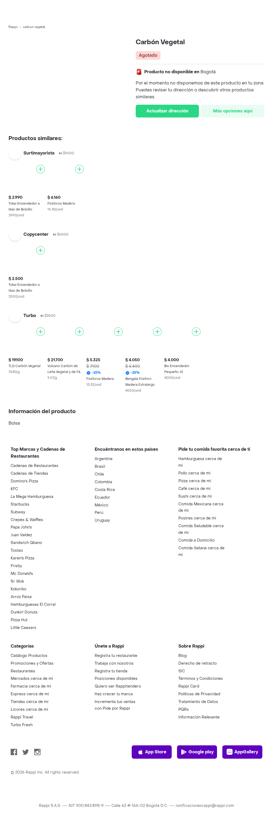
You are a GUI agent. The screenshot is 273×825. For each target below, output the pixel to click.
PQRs (183, 709)
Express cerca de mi (30, 694)
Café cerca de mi (194, 488)
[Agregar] (40, 169)
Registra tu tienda (111, 671)
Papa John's (21, 527)
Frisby (16, 565)
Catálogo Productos (29, 655)
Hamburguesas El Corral (33, 604)
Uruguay (102, 520)
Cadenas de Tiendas (29, 473)
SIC (181, 671)
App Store (155, 752)
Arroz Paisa (21, 596)
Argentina (104, 458)
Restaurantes (23, 671)
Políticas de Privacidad (199, 694)
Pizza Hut (19, 620)
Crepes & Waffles (27, 519)
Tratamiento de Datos (198, 701)
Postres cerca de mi (197, 518)
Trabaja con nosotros (114, 663)
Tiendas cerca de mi (30, 701)
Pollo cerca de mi (194, 473)
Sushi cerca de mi (195, 496)
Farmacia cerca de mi (31, 686)
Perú (99, 512)
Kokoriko (18, 589)
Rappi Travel (22, 717)
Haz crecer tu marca (114, 694)
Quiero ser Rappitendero (118, 686)
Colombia (103, 482)
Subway (18, 512)
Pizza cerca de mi (194, 480)
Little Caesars (23, 627)
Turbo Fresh (22, 725)
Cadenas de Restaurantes (34, 465)
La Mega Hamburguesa (32, 496)
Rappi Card (188, 686)
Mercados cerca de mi (32, 678)
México (101, 505)
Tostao (17, 550)
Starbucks (20, 504)
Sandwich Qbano (26, 542)
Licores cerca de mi (29, 709)
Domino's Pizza (24, 481)
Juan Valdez (21, 535)
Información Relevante (199, 717)
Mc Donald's (22, 573)
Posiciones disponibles (116, 678)
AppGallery (246, 752)
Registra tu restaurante (116, 655)
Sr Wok (17, 581)
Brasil (100, 466)
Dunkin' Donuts (24, 612)
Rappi (13, 27)
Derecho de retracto (197, 663)
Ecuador (102, 497)
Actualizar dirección (167, 111)
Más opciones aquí (232, 111)
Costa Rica (105, 489)
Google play (201, 752)
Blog (182, 655)
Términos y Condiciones (200, 678)
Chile (99, 474)
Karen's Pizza (22, 558)
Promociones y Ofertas (32, 663)
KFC (14, 488)
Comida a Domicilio (196, 540)
